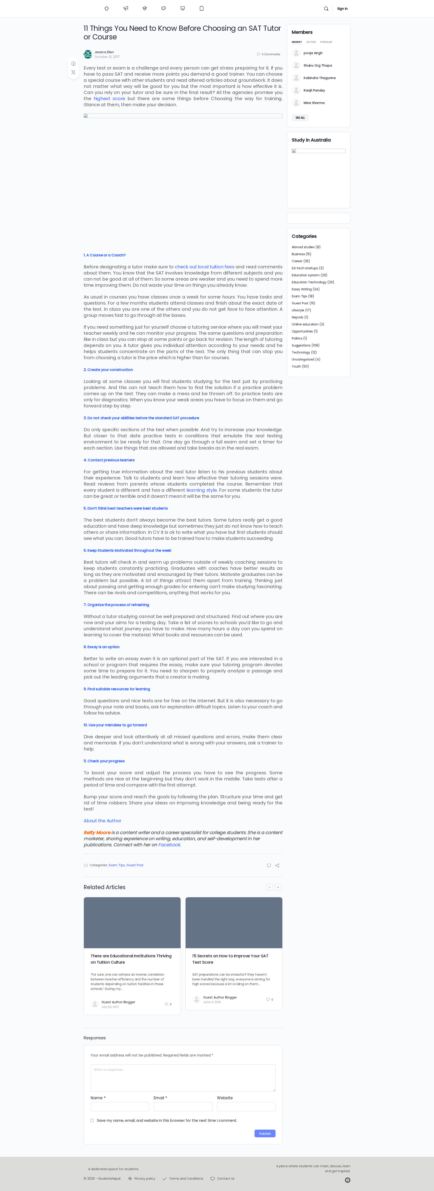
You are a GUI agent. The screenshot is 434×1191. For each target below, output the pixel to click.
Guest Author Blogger (118, 1002)
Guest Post (135, 865)
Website (225, 1098)
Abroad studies (303, 247)
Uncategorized (303, 359)
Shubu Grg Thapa (318, 65)
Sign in (342, 8)
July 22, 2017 (110, 1007)
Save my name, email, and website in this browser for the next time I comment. (167, 1120)
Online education (305, 324)
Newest (297, 42)
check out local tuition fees (204, 267)
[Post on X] (73, 72)
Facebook (169, 845)
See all (300, 118)
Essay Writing (302, 289)
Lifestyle (298, 310)
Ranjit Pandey (314, 90)
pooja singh (313, 53)
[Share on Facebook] (73, 64)
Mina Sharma (314, 103)
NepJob (297, 317)
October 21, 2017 (107, 57)
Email (160, 1098)
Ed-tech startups (305, 268)
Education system (306, 275)
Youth (296, 366)
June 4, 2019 (212, 1002)
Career (297, 261)
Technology (301, 352)
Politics (297, 338)
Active (311, 42)
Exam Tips (117, 865)
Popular (326, 42)
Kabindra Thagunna (320, 78)
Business (298, 254)
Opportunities (302, 331)
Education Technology (309, 282)
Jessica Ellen (104, 52)
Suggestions (301, 345)
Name (98, 1098)
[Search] (326, 8)
